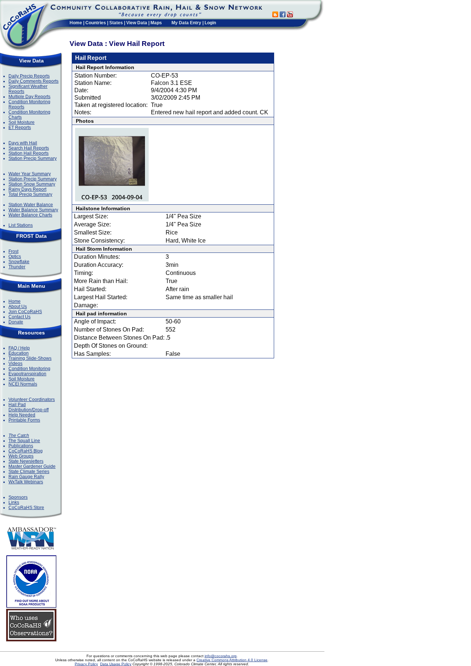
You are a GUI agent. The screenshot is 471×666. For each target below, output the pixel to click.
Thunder (16, 266)
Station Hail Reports (28, 153)
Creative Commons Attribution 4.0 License (232, 660)
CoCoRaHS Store (26, 507)
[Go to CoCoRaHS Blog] (275, 15)
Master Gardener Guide (32, 466)
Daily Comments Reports (33, 81)
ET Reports (19, 127)
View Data (136, 22)
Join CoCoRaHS (25, 311)
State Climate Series (28, 471)
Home (76, 22)
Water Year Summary (29, 173)
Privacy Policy (86, 664)
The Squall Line (24, 440)
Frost (13, 251)
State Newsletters (25, 461)
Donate (15, 322)
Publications (20, 445)
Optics (14, 256)
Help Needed (21, 415)
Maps (156, 22)
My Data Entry (186, 22)
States (116, 22)
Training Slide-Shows (30, 358)
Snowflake (18, 261)
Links (13, 502)
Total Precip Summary (30, 194)
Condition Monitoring (29, 368)
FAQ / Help (19, 348)
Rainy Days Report (27, 189)
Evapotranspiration (27, 373)
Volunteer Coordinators (31, 399)
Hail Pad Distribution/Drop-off (28, 407)
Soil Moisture (21, 122)
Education (18, 353)
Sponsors (18, 497)
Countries (95, 22)
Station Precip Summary (32, 158)
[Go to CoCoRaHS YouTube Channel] (290, 15)
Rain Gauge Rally (26, 476)
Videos (15, 363)
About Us (17, 306)
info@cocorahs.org (221, 656)
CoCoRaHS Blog (25, 451)
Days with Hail (22, 143)
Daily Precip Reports (29, 76)
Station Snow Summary (31, 184)
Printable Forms (24, 420)
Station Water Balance (30, 204)
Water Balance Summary (33, 209)
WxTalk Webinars (25, 481)
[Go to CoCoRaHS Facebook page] (283, 15)
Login (210, 22)
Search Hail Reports (28, 148)
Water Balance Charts (30, 215)
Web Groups (20, 456)
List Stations (20, 225)
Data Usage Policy (115, 664)
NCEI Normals (22, 384)
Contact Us (19, 316)
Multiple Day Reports (29, 96)
